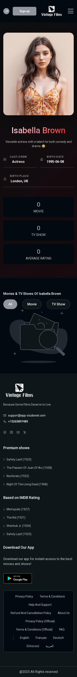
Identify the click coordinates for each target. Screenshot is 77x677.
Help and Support (40, 604)
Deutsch (58, 637)
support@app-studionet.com (27, 415)
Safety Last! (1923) (19, 459)
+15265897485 (18, 421)
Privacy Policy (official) (40, 621)
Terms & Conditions (52, 596)
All (10, 304)
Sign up (25, 11)
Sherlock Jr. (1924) (19, 525)
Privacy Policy (24, 596)
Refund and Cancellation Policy (31, 613)
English (24, 637)
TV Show (58, 304)
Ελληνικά (33, 646)
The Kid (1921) (16, 517)
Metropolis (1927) (18, 509)
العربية (50, 646)
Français (41, 637)
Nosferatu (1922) (18, 476)
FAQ (61, 629)
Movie (32, 304)
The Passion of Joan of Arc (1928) (29, 467)
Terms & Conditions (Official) (34, 629)
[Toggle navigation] (71, 11)
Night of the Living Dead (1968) (27, 484)
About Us (64, 613)
